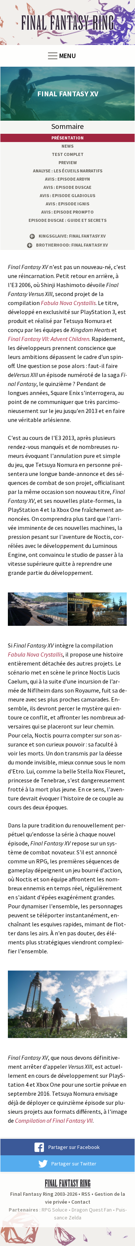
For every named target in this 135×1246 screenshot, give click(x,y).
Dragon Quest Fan (92, 1209)
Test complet (68, 154)
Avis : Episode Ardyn (67, 179)
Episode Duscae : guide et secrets (67, 220)
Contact (80, 1201)
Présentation (67, 138)
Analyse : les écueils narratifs (67, 171)
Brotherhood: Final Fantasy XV (72, 245)
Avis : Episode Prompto (67, 212)
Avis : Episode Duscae (68, 187)
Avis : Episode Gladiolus (67, 195)
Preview (67, 162)
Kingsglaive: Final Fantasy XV (72, 236)
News (68, 146)
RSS (85, 1194)
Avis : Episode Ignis (67, 203)
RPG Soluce (55, 1209)
